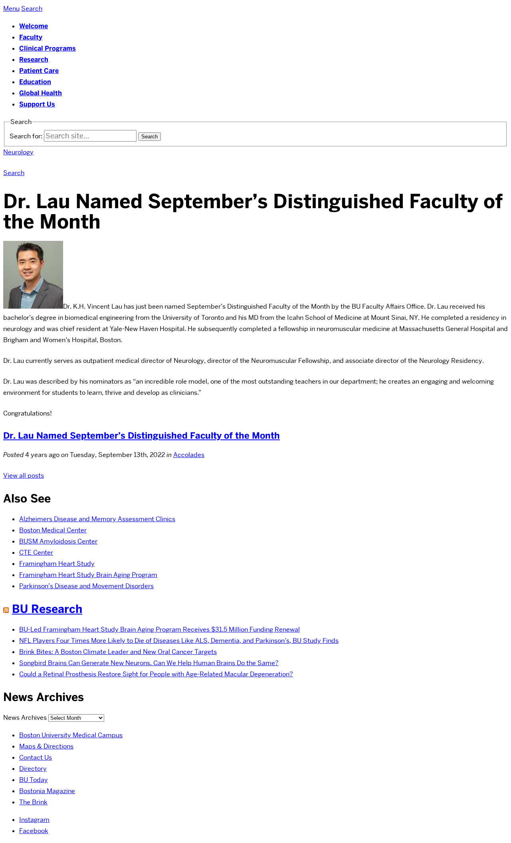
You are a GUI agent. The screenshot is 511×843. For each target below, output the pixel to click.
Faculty (30, 37)
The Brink (33, 802)
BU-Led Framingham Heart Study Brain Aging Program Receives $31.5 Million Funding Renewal (159, 629)
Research (33, 59)
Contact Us (35, 757)
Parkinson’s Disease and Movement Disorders (86, 586)
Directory (33, 768)
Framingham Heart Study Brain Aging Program (88, 575)
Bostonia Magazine (47, 791)
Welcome (33, 26)
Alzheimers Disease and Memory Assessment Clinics (97, 519)
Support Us (37, 104)
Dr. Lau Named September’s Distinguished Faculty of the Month (141, 435)
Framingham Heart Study (57, 563)
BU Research (47, 609)
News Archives (25, 717)
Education (35, 82)
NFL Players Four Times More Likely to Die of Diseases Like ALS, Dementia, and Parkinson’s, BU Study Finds (179, 640)
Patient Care (39, 71)
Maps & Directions (46, 746)
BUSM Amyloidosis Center (58, 541)
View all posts (23, 475)
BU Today (33, 780)
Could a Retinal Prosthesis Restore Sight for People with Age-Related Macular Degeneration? (156, 674)
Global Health (40, 93)
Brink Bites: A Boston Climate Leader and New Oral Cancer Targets (118, 652)
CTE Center (36, 552)
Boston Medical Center (53, 530)
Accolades (188, 455)
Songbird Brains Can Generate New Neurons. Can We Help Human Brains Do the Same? (149, 663)
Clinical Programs (47, 48)
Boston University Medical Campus (71, 735)
